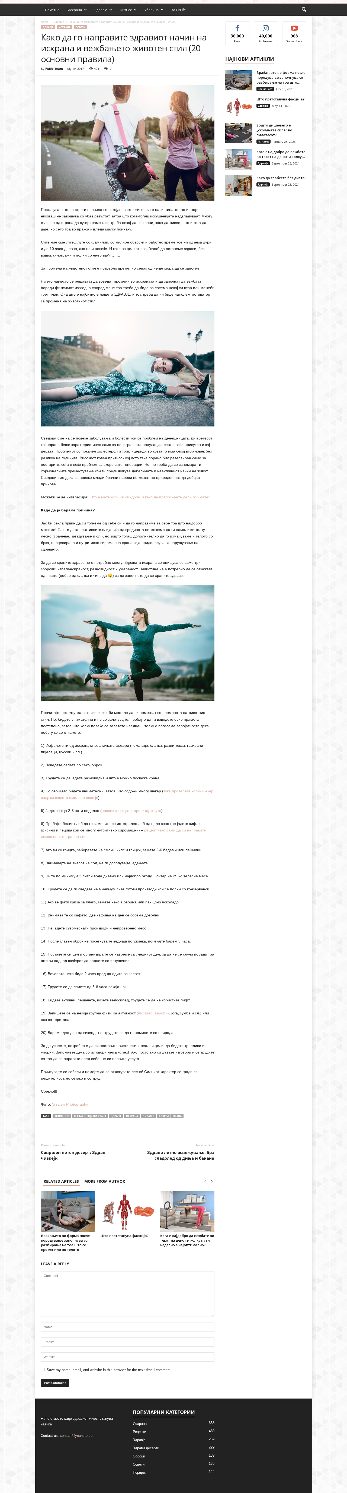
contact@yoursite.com (77, 1436)
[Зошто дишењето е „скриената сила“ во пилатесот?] (238, 133)
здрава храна (96, 1116)
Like (237, 26)
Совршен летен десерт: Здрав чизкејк (73, 1155)
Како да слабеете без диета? (281, 177)
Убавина (151, 9)
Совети (80, 27)
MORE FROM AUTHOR (104, 1181)
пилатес (145, 1013)
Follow (265, 26)
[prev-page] (205, 1181)
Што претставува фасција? (125, 1235)
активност (61, 1116)
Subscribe (294, 26)
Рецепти (139, 1432)
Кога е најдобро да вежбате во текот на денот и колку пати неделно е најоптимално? (187, 1240)
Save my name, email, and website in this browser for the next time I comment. (109, 1370)
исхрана (132, 1116)
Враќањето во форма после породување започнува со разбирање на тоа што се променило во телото (65, 1242)
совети (164, 1116)
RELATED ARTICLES (61, 1181)
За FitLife (178, 9)
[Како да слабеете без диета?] (238, 185)
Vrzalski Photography (70, 1104)
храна (177, 1116)
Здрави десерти (146, 1448)
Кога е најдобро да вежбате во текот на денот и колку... (280, 154)
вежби (78, 1116)
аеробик (162, 1013)
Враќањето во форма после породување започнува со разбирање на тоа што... (280, 77)
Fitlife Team (54, 69)
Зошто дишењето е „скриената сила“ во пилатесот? (274, 130)
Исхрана (75, 9)
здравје (116, 1116)
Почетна (52, 9)
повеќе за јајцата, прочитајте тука (131, 810)
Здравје (100, 9)
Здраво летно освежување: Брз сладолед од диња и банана (180, 1155)
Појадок (139, 1472)
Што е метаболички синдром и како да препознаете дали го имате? (149, 497)
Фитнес (126, 9)
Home (45, 22)
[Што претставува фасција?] (128, 1211)
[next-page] (211, 1181)
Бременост (265, 89)
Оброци (139, 1456)
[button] (304, 10)
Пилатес (148, 1116)
